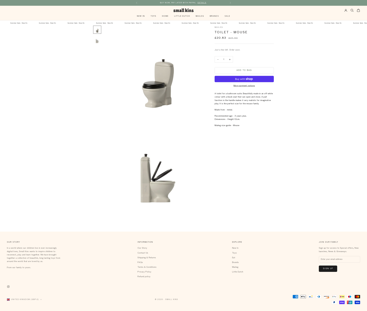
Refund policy (143, 277)
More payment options (244, 86)
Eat (233, 258)
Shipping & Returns (146, 258)
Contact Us (142, 253)
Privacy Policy (144, 272)
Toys (153, 16)
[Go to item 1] (97, 30)
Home (165, 16)
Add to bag (244, 70)
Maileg (200, 16)
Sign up (328, 269)
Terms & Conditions (146, 267)
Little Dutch (182, 16)
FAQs (140, 262)
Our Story (142, 248)
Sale (227, 16)
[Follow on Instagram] (8, 286)
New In (141, 16)
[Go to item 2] (97, 40)
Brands (214, 16)
